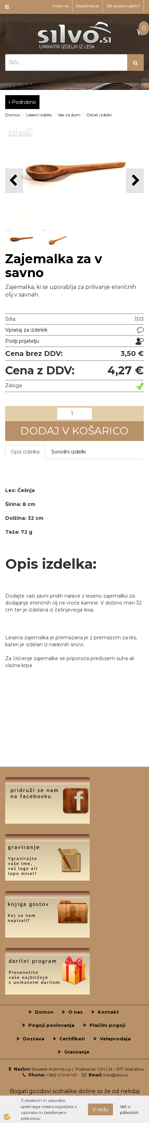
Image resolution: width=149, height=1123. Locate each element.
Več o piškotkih (129, 1109)
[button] (135, 180)
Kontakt (108, 1012)
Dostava (33, 1038)
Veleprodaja (115, 1038)
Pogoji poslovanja (51, 1025)
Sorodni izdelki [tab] (68, 452)
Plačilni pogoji (107, 1025)
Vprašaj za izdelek (26, 330)
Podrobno (23, 102)
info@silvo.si (115, 1075)
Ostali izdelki (99, 114)
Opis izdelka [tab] (25, 452)
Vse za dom (69, 114)
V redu (100, 1109)
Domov (12, 114)
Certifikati (72, 1038)
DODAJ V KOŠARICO (74, 430)
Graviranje (76, 1052)
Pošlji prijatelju (22, 341)
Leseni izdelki (39, 114)
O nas (75, 1012)
